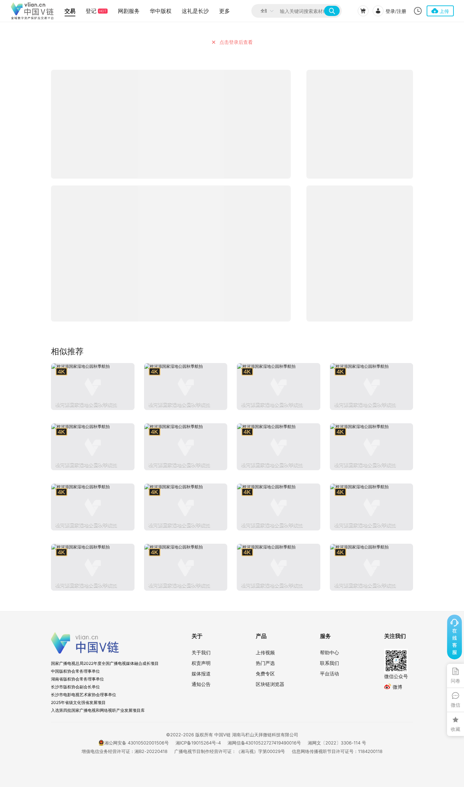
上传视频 (265, 652)
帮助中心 (329, 652)
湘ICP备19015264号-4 (198, 742)
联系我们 (329, 663)
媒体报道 (201, 673)
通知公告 (201, 684)
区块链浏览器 (270, 684)
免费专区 (265, 673)
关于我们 (201, 652)
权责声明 (201, 663)
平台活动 (329, 673)
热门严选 (265, 663)
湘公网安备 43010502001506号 (136, 742)
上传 (444, 11)
